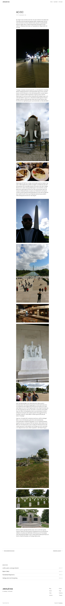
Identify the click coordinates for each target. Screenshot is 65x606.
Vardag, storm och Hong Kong (10, 578)
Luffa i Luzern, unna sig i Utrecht (11, 568)
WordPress (60, 602)
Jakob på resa (6, 2)
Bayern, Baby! (6, 571)
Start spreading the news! (9, 550)
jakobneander (22, 14)
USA (25, 14)
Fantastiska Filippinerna (8, 574)
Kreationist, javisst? (57, 550)
